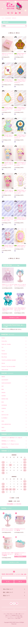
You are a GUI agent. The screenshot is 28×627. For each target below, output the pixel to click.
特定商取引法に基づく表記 (17, 615)
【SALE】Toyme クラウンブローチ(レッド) (20, 54)
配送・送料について (20, 613)
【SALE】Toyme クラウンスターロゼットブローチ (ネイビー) (20, 136)
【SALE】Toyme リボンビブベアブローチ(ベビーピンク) (8, 247)
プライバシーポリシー (9, 616)
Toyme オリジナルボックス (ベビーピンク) (7, 54)
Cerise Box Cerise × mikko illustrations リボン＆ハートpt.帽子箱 (8, 554)
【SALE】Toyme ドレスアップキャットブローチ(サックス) (8, 164)
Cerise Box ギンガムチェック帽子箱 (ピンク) (20, 553)
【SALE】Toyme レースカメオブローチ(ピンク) (20, 246)
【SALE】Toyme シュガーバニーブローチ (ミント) (8, 136)
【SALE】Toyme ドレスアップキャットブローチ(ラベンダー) (20, 164)
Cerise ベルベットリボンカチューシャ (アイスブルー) (20, 285)
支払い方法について (11, 613)
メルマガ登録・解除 (18, 616)
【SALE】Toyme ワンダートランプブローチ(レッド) (8, 81)
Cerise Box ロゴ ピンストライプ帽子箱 (19, 529)
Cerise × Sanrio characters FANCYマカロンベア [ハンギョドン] (7, 309)
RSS (16, 618)
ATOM (19, 618)
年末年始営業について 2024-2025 (14, 504)
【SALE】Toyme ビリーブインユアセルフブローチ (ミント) (8, 109)
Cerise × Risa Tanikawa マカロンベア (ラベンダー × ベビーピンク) (20, 309)
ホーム (5, 613)
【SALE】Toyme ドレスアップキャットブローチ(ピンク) (8, 192)
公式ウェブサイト (11, 618)
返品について (8, 615)
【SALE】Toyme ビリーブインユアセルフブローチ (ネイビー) (20, 81)
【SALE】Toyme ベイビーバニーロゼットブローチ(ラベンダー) (20, 192)
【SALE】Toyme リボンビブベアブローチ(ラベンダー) (20, 219)
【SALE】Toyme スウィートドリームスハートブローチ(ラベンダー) (8, 219)
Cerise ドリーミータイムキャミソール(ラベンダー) (8, 285)
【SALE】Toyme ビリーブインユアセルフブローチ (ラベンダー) (20, 109)
